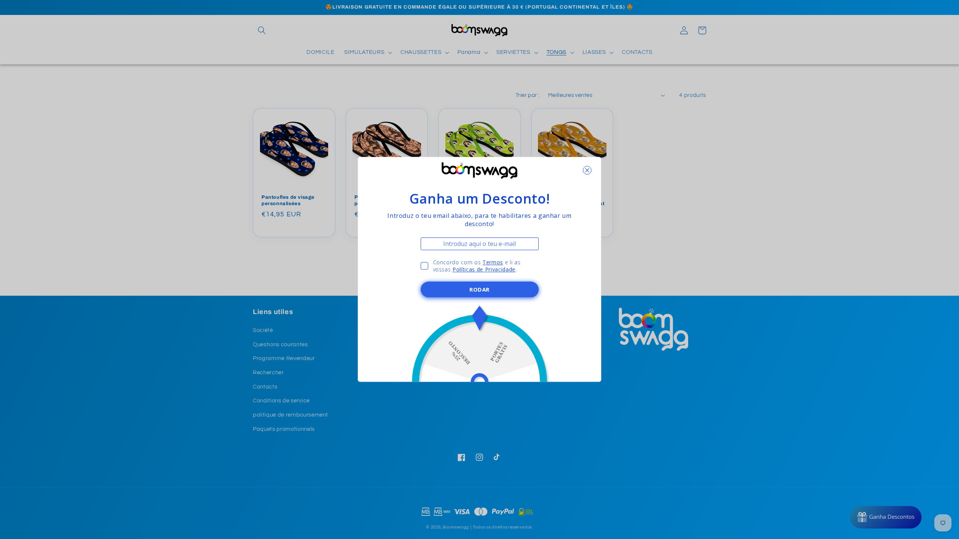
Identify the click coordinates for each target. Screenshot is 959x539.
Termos (492, 262)
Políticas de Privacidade (484, 269)
